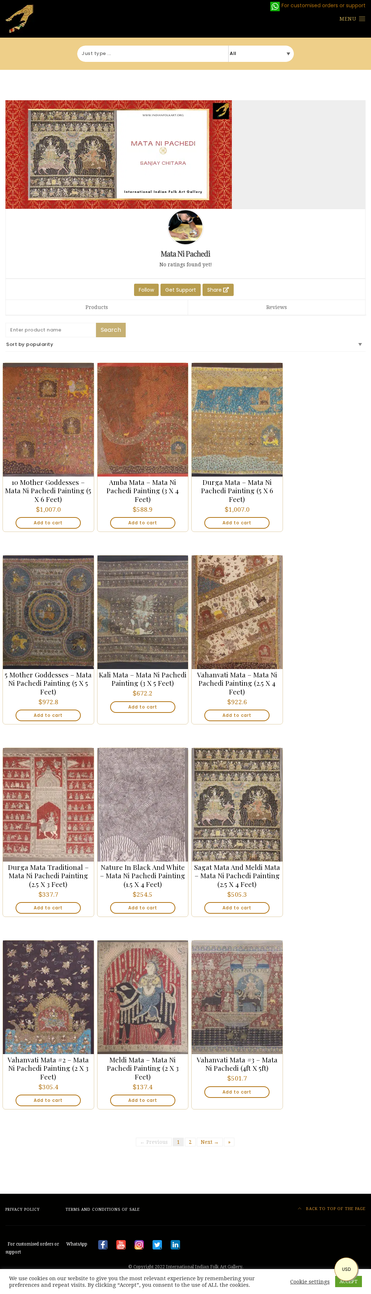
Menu (348, 19)
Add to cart (48, 523)
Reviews (276, 307)
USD (346, 1269)
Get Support (180, 289)
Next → (210, 1142)
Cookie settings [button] (310, 1281)
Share (215, 289)
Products (97, 307)
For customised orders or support (46, 1248)
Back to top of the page (335, 1208)
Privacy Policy (22, 1209)
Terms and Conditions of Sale (103, 1209)
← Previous (154, 1142)
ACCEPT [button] (348, 1281)
